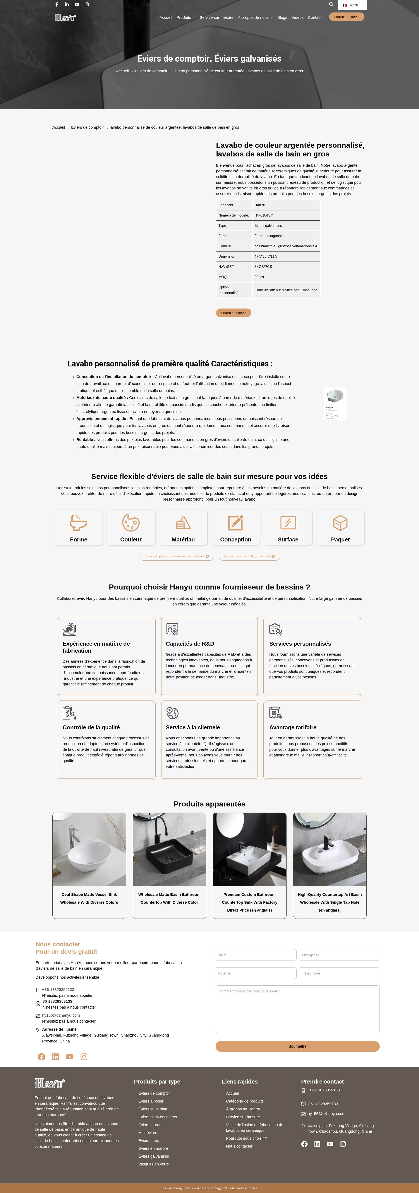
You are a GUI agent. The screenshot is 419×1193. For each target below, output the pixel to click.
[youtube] (78, 4)
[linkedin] (68, 4)
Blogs (282, 17)
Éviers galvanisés (248, 59)
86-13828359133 (323, 1103)
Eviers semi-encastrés (157, 1117)
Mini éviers (147, 1133)
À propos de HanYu (243, 1109)
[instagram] (88, 4)
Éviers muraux (150, 1125)
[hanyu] (65, 17)
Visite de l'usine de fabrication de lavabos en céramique (254, 1128)
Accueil (166, 17)
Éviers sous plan (152, 1109)
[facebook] (58, 4)
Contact (314, 17)
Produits (184, 17)
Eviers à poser (150, 1101)
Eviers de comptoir (173, 59)
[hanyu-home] (49, 1083)
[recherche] (331, 4)
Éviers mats (148, 1140)
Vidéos (298, 17)
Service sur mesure (217, 17)
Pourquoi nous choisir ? (246, 1138)
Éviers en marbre (153, 1148)
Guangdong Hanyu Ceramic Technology (193, 1188)
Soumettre (297, 1046)
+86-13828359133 (58, 989)
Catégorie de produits (245, 1101)
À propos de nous (253, 17)
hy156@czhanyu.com (61, 1015)
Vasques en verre (153, 1164)
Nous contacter (239, 1146)
